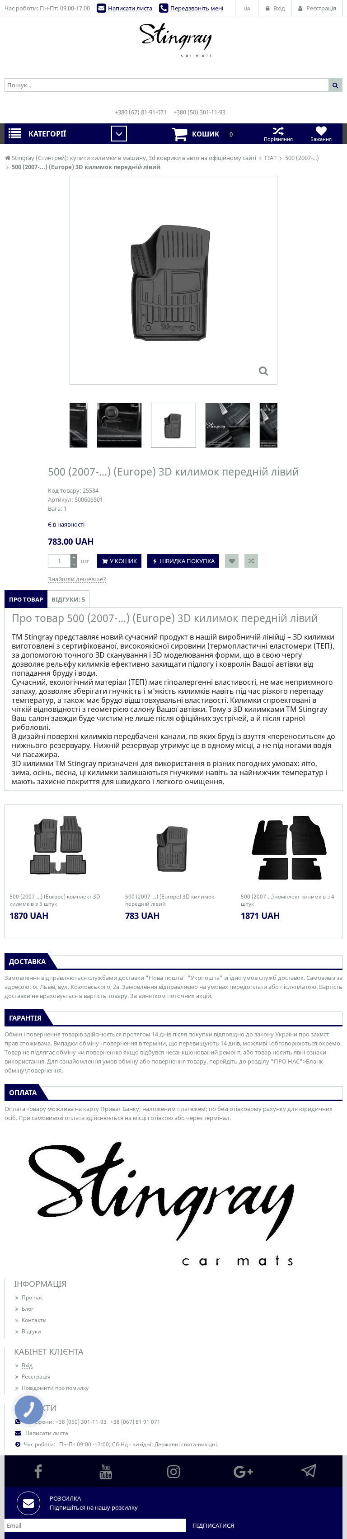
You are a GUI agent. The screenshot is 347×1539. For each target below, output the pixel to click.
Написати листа (130, 8)
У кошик (123, 561)
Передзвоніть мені (196, 8)
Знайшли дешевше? (77, 579)
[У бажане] (232, 561)
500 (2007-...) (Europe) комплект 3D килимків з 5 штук (54, 900)
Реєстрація (36, 1376)
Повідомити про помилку (55, 1388)
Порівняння (278, 139)
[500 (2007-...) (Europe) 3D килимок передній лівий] (263, 371)
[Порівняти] (251, 561)
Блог (27, 1309)
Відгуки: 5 (68, 599)
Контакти (34, 1320)
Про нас (32, 1297)
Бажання (321, 139)
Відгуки (31, 1331)
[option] (173, 280)
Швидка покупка (187, 561)
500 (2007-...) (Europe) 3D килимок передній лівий (169, 900)
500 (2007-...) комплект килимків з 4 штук (287, 900)
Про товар (26, 599)
